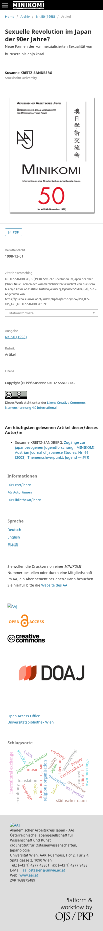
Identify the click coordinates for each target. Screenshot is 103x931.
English (14, 537)
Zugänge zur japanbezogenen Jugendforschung (50, 445)
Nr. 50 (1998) (45, 16)
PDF (15, 232)
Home (9, 16)
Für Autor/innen (20, 492)
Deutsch (14, 529)
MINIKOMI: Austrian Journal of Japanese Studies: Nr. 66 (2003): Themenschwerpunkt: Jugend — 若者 (55, 452)
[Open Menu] (5, 5)
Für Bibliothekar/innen (24, 500)
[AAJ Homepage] (15, 825)
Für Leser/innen (19, 484)
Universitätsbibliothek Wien (31, 722)
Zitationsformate (21, 313)
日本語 (13, 544)
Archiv (25, 16)
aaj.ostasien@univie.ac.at (43, 870)
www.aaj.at (29, 875)
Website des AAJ (54, 585)
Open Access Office (24, 716)
